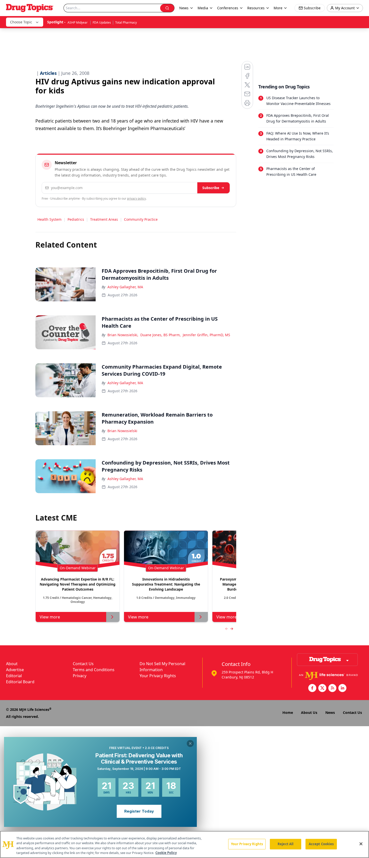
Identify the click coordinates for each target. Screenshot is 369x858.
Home (287, 712)
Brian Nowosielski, (122, 334)
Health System (49, 219)
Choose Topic (21, 22)
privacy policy (136, 198)
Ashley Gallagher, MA (125, 286)
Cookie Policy (166, 852)
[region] (184, 844)
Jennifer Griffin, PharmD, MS (206, 334)
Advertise (15, 669)
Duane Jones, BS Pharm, (160, 334)
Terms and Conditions (93, 669)
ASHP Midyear (78, 22)
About (12, 663)
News (330, 712)
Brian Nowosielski (122, 430)
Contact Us (83, 663)
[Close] (360, 843)
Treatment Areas (104, 219)
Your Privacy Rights (158, 675)
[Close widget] (190, 743)
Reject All (285, 844)
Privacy (79, 675)
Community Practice (141, 219)
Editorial (14, 675)
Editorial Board (20, 681)
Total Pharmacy (126, 22)
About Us (309, 712)
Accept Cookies (321, 844)
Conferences (227, 8)
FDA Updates (102, 22)
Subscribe (210, 187)
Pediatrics (76, 219)
